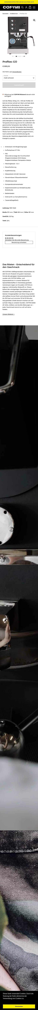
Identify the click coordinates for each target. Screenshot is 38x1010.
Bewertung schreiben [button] (19, 242)
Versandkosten (16, 72)
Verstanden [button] (19, 1006)
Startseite (5, 13)
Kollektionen (14, 13)
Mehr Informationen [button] (10, 1001)
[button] (16, 56)
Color (6, 75)
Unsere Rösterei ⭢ (9, 314)
